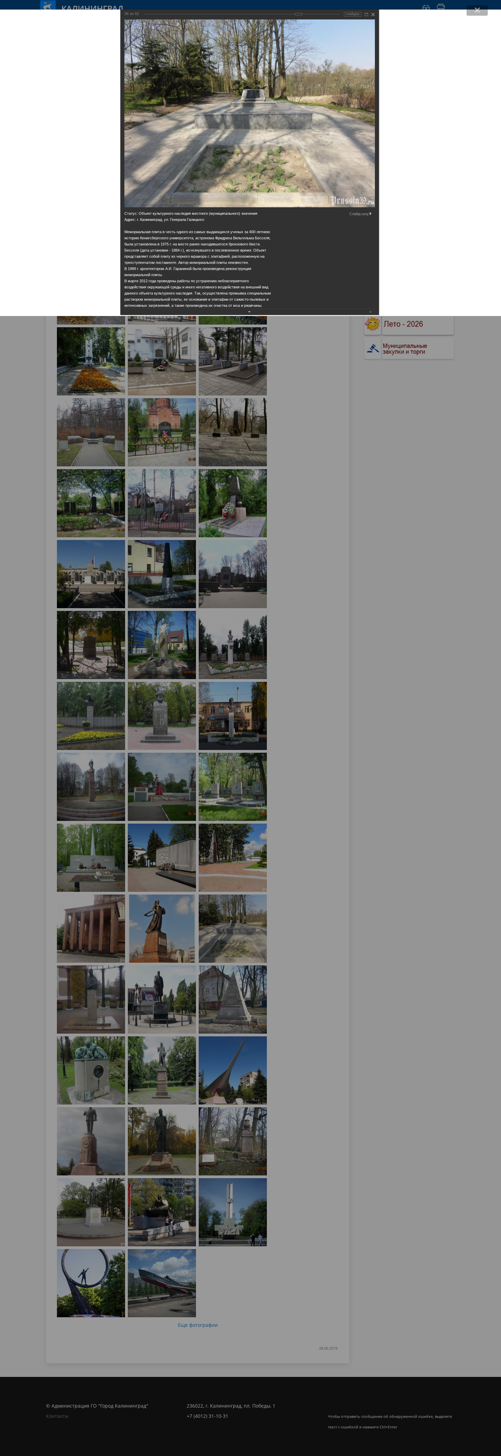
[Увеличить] (366, 14)
